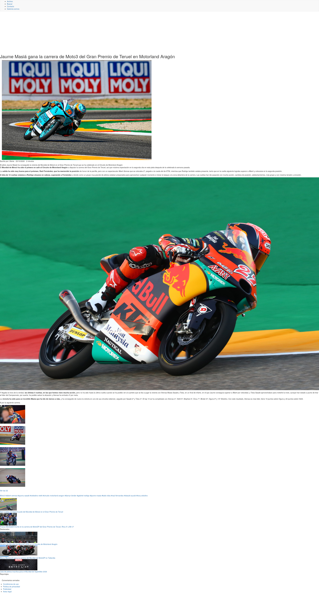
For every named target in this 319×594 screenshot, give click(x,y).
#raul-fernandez (117, 495)
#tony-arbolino (142, 495)
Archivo (10, 1)
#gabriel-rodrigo (83, 495)
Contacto (10, 6)
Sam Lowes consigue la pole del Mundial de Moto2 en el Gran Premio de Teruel (31, 511)
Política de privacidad (11, 586)
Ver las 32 (4, 490)
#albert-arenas (11, 495)
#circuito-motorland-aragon (53, 495)
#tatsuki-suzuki (130, 495)
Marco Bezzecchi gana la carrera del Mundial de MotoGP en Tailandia (27, 558)
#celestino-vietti (36, 495)
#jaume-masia (95, 495)
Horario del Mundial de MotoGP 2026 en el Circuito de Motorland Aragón (28, 544)
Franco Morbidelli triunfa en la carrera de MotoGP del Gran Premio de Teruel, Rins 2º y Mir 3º (37, 526)
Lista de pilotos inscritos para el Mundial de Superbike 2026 (23, 571)
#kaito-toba (106, 495)
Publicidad (7, 589)
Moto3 (2, 495)
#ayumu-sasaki (24, 495)
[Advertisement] (159, 32)
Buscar (9, 4)
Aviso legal (7, 591)
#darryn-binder (70, 495)
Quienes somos (13, 9)
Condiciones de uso (11, 584)
